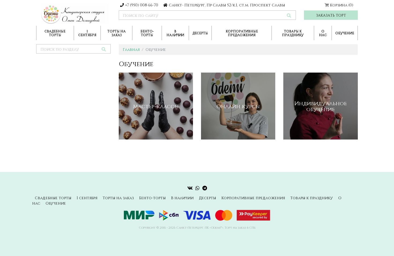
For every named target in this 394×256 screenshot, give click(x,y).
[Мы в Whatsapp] (197, 188)
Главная (131, 49)
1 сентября (87, 33)
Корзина (341, 5)
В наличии (175, 33)
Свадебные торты (54, 33)
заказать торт (331, 15)
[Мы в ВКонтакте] (190, 188)
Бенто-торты (147, 33)
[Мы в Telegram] (204, 188)
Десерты (200, 33)
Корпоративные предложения (242, 33)
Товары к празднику (293, 33)
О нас (323, 33)
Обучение (344, 33)
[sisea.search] (289, 15)
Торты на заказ (116, 33)
